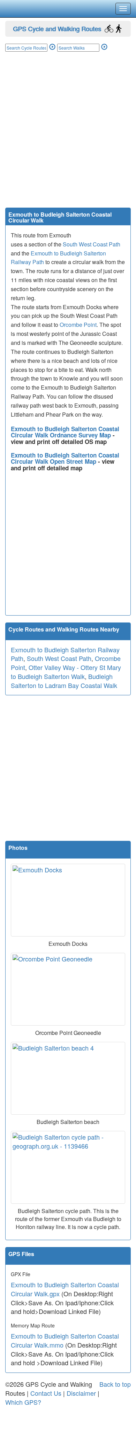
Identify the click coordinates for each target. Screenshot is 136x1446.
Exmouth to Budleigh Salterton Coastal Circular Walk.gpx (65, 1289)
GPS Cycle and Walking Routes (57, 28)
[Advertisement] (68, 136)
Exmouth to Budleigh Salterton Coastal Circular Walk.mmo (65, 1340)
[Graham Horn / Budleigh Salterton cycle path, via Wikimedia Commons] (68, 1167)
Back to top (115, 1383)
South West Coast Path (91, 244)
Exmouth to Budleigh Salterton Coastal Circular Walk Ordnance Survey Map (65, 432)
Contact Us (45, 1392)
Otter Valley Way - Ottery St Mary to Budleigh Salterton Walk (66, 672)
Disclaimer (81, 1392)
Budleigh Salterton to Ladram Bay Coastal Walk (64, 681)
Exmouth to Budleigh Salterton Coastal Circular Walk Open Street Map (65, 458)
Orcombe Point (78, 325)
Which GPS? (23, 1401)
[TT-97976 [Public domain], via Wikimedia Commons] (68, 900)
